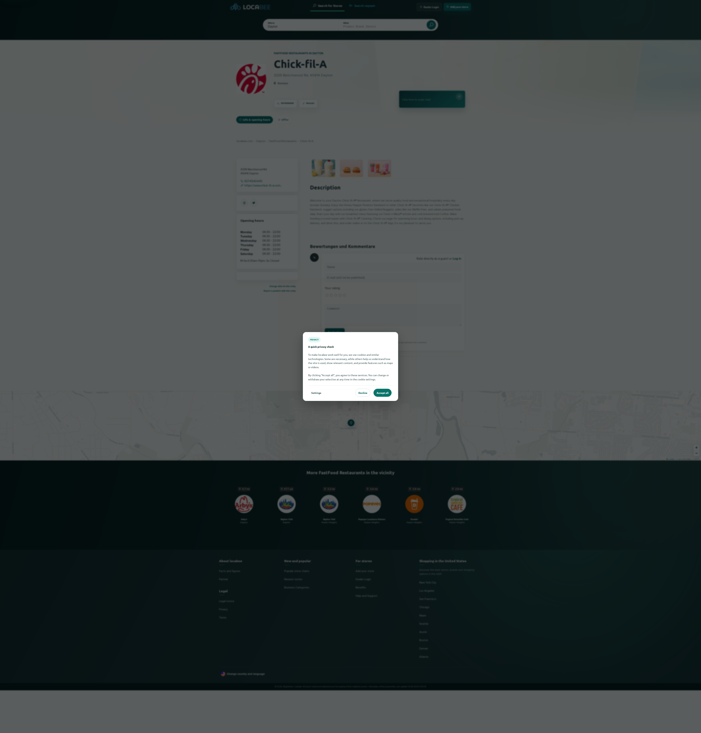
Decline (362, 392)
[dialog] (350, 366)
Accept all (382, 392)
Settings (316, 392)
